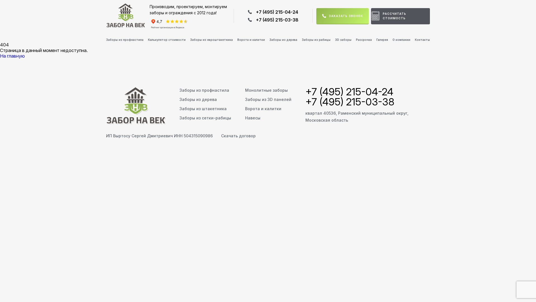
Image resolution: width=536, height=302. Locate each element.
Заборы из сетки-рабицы (205, 117)
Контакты (422, 39)
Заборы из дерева (283, 39)
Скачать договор (238, 135)
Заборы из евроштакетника (211, 39)
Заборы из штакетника (203, 108)
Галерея (382, 39)
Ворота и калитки (251, 39)
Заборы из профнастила (124, 39)
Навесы (252, 117)
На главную (12, 56)
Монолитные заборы (266, 90)
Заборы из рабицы (316, 39)
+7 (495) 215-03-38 (277, 20)
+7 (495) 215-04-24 (277, 12)
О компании (401, 39)
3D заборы (343, 39)
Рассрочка (364, 39)
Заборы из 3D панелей (268, 99)
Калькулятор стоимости (167, 39)
